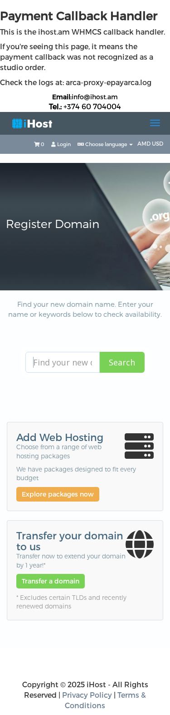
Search (122, 362)
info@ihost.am (95, 97)
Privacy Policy (87, 694)
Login (63, 144)
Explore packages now (58, 494)
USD (157, 143)
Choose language (106, 144)
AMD (144, 143)
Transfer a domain (50, 581)
